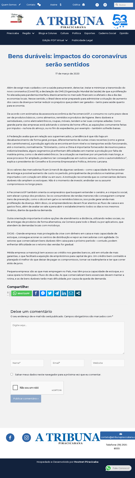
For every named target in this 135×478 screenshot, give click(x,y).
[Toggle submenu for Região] (33, 33)
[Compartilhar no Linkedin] (64, 293)
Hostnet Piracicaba (86, 462)
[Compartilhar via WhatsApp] (21, 293)
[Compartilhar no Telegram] (57, 293)
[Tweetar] (50, 293)
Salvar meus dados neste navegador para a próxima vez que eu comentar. (58, 374)
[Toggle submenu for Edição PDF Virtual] (66, 40)
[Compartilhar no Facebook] (36, 293)
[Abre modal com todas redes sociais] (78, 293)
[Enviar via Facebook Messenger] (43, 293)
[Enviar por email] (71, 293)
